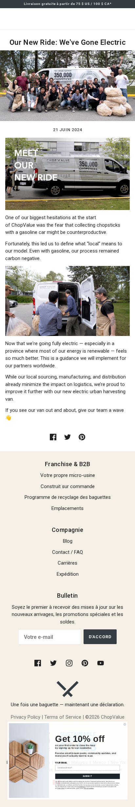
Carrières (67, 563)
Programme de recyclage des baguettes (68, 497)
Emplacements (67, 508)
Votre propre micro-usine (67, 475)
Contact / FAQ (67, 552)
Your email (61, 763)
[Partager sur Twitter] (67, 436)
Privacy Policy (60, 788)
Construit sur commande (68, 486)
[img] (38, 663)
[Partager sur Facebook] (53, 436)
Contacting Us (82, 786)
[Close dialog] (124, 724)
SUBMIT (88, 776)
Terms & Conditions (89, 788)
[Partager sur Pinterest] (82, 436)
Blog (67, 541)
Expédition (68, 574)
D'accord (100, 636)
